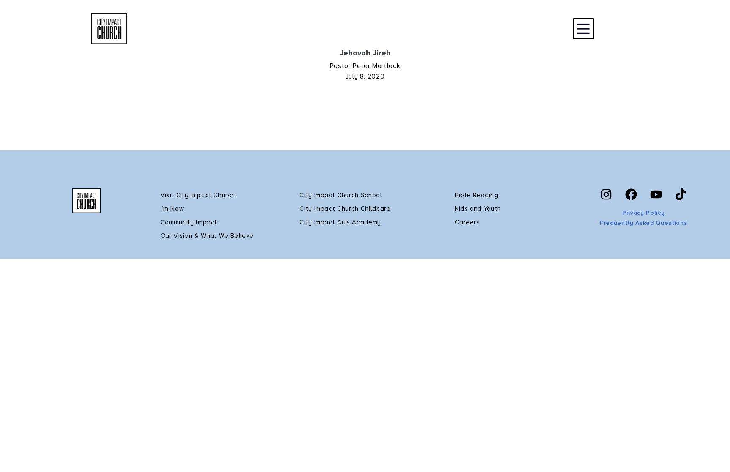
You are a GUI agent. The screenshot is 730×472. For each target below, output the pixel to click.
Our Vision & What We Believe (207, 236)
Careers (467, 222)
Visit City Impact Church (198, 195)
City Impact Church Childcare (345, 209)
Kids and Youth (478, 209)
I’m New (172, 209)
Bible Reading (476, 195)
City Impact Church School (341, 195)
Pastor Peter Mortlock (365, 66)
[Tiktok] (680, 194)
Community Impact (189, 222)
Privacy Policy (643, 212)
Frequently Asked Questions (643, 222)
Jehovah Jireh (365, 52)
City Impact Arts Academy (340, 222)
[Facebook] (631, 194)
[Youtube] (656, 194)
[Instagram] (606, 194)
